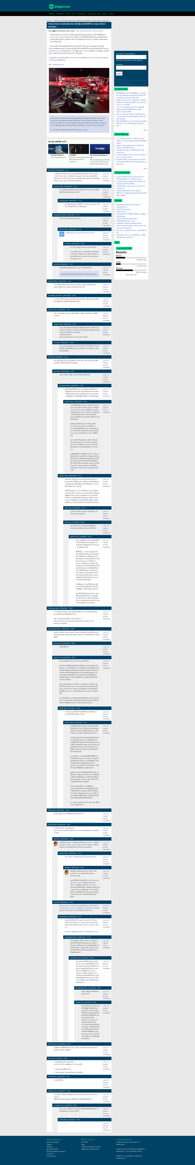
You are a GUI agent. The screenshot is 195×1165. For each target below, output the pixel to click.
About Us (50, 1142)
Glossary (63, 1151)
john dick (51, 1044)
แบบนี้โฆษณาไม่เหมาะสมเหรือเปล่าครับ (129, 223)
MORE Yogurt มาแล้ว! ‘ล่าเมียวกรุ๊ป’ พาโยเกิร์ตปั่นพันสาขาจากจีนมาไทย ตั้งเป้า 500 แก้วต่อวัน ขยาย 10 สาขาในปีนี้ (131, 102)
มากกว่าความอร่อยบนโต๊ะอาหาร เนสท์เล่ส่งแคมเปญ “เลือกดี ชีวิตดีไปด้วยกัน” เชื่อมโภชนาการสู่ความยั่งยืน (130, 109)
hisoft (61, 708)
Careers (49, 1144)
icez (66, 244)
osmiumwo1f (58, 215)
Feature (52, 14)
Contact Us (50, 1154)
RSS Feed (84, 1142)
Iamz (55, 371)
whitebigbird (69, 937)
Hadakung (73, 958)
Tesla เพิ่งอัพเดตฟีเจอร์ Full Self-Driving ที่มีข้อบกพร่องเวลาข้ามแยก (77, 58)
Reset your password (123, 83)
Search (104, 14)
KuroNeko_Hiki (53, 295)
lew (55, 839)
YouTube (97, 1147)
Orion (56, 643)
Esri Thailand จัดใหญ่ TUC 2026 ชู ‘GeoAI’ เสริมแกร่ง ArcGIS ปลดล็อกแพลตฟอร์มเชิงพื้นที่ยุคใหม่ (131, 140)
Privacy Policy (51, 1156)
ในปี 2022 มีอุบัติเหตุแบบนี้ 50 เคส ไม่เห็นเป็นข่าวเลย (81, 932)
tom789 (50, 1076)
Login (111, 14)
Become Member (52, 1149)
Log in (105, 174)
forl (55, 342)
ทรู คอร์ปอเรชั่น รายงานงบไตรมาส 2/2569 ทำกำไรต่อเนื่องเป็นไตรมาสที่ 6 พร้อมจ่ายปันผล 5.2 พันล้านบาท (131, 161)
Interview (60, 14)
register (105, 176)
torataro (51, 1091)
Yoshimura (52, 608)
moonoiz (57, 186)
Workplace (81, 14)
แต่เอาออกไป (90, 233)
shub (66, 522)
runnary (62, 200)
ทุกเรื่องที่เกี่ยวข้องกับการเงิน (125, 221)
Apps (83, 1144)
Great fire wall (121, 212)
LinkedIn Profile (135, 1151)
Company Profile (94, 14)
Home (49, 21)
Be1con (61, 229)
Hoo (49, 1058)
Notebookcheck (58, 64)
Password (119, 64)
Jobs (74, 14)
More (145, 130)
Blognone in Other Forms (90, 1149)
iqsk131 (67, 402)
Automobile (88, 31)
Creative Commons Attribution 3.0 (128, 1142)
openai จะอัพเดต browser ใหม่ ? (126, 219)
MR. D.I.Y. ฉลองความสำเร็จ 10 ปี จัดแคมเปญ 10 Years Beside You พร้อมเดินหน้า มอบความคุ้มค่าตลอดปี (131, 116)
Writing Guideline (53, 1151)
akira (50, 170)
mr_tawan (57, 1105)
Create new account (123, 79)
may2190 (51, 281)
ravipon (56, 324)
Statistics (50, 1147)
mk (52, 31)
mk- (49, 357)
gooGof (50, 824)
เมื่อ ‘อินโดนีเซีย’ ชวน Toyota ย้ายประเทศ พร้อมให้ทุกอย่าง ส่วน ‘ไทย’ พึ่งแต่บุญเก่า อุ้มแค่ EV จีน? (131, 123)
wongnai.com (121, 1158)
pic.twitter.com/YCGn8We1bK (95, 125)
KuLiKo (50, 310)
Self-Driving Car (98, 31)
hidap (50, 810)
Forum (68, 14)
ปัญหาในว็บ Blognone (123, 209)
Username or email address (125, 54)
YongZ (78, 1002)
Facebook (90, 1147)
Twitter (83, 1147)
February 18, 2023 (81, 130)
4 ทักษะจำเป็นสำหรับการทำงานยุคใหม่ (128, 191)
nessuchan (63, 386)
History (56, 1142)
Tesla (81, 31)
